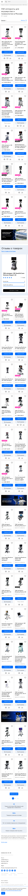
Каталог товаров (4, 882)
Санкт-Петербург (4, 873)
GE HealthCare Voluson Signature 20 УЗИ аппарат (20, 146)
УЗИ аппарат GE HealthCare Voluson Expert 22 (7, 79)
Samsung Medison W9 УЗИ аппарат (20, 380)
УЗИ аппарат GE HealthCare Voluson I (20, 625)
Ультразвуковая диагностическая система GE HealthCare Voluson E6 (20, 659)
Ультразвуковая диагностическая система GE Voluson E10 (7, 112)
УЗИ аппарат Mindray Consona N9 (20, 180)
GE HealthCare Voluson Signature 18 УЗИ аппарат (7, 180)
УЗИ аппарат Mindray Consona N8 (7, 213)
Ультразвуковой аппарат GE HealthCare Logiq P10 (20, 43)
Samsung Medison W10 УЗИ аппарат (20, 774)
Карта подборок (4, 880)
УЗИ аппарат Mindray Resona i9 (20, 412)
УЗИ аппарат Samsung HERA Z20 (6, 412)
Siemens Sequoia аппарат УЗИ (7, 624)
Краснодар (13, 873)
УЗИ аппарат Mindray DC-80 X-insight (7, 479)
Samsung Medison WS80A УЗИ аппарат (7, 775)
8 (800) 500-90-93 (6, 853)
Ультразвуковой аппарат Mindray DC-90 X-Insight (20, 445)
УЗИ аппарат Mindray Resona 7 (20, 525)
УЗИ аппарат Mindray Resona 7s (7, 526)
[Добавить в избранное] (12, 27)
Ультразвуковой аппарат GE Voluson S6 (7, 658)
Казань (15, 874)
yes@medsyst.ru (4, 859)
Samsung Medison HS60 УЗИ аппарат (7, 559)
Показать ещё (14, 793)
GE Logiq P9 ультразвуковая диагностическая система (7, 43)
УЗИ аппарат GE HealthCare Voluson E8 (20, 112)
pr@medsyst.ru (4, 863)
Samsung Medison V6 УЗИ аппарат (7, 348)
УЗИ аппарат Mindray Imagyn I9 (7, 445)
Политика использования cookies (13, 890)
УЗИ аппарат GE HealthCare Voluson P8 (7, 147)
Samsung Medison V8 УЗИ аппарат (7, 380)
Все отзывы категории (9, 251)
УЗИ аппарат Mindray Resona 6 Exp (7, 742)
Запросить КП (7, 52)
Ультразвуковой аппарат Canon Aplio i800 (20, 742)
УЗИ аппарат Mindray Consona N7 (20, 213)
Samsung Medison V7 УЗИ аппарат (20, 348)
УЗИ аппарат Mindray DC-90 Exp (6, 592)
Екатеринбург (20, 873)
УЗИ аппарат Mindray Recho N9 (20, 591)
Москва (10, 874)
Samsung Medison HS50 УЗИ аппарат (20, 559)
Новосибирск (4, 874)
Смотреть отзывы (14, 290)
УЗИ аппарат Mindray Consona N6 (7, 316)
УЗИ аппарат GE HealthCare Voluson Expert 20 (20, 79)
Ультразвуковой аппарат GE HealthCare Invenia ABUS (7, 694)
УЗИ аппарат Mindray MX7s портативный (19, 316)
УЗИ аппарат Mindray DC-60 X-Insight (20, 694)
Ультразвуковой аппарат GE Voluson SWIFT (20, 479)
